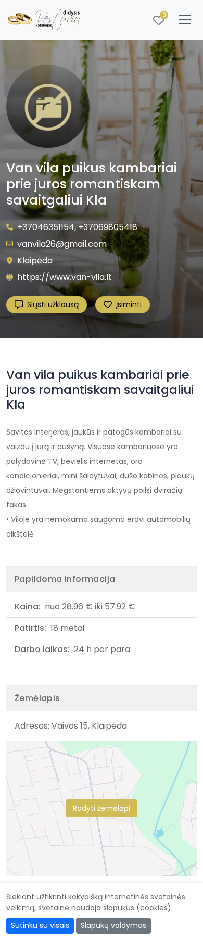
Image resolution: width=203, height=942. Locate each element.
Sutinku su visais (40, 925)
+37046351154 (45, 227)
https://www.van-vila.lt (64, 277)
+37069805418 (107, 227)
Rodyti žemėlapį (101, 808)
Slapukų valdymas (113, 925)
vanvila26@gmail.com (62, 244)
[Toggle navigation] (185, 19)
